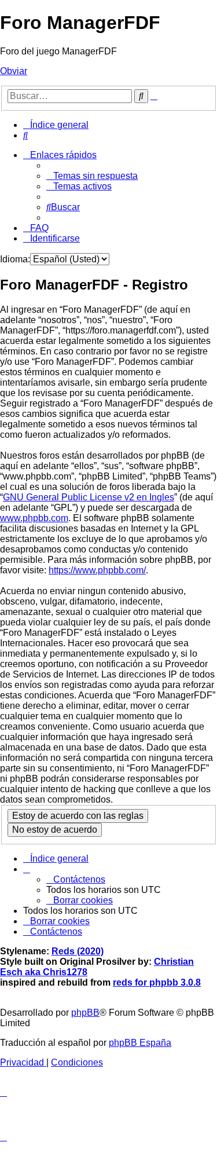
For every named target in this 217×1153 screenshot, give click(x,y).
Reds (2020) (78, 951)
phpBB (85, 1012)
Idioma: (15, 259)
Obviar (13, 71)
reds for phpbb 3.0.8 (157, 982)
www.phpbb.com (34, 518)
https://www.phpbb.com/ (97, 570)
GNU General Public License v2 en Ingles (88, 497)
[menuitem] (25, 135)
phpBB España (140, 1043)
